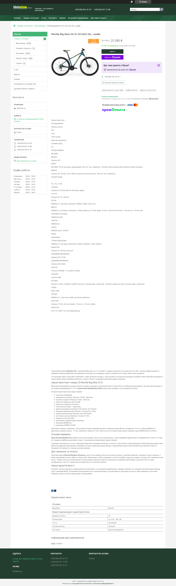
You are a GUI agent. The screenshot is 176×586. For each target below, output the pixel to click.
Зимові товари (21, 58)
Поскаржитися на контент (82, 583)
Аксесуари (20, 53)
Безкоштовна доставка (114, 82)
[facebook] (52, 491)
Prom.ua (101, 581)
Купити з (108, 57)
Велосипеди (40, 26)
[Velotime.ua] (22, 9)
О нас (43, 18)
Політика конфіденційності (103, 583)
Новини (62, 18)
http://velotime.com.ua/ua (26, 161)
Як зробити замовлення (78, 18)
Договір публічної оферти (24, 89)
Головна (17, 18)
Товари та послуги (31, 18)
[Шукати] (161, 9)
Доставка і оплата (98, 18)
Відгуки (17, 74)
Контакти (53, 18)
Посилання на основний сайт (25, 84)
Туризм (19, 63)
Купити (112, 51)
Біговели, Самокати (23, 48)
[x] (55, 491)
